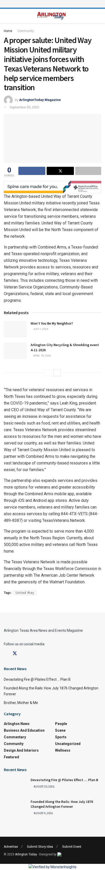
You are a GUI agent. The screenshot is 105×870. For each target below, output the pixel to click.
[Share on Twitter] (60, 171)
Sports (61, 737)
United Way (25, 593)
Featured (11, 757)
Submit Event (71, 846)
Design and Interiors (21, 750)
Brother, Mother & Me (21, 703)
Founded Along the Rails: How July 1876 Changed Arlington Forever (62, 804)
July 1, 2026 (40, 329)
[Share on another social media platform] (88, 171)
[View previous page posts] (48, 372)
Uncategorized (68, 744)
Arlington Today (26, 854)
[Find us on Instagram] (24, 654)
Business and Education (24, 730)
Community (26, 31)
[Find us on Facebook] (5, 654)
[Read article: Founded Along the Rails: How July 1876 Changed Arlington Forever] (15, 807)
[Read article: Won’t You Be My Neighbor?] (15, 329)
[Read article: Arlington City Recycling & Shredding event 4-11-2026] (15, 351)
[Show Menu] (52, 4)
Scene (60, 730)
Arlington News (17, 724)
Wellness (62, 750)
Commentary (15, 737)
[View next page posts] (57, 372)
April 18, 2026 (42, 355)
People (61, 724)
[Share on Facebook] (31, 171)
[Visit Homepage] (51, 16)
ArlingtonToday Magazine (40, 100)
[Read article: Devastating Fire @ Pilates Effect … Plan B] (15, 786)
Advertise (11, 846)
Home (8, 31)
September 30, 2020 (24, 107)
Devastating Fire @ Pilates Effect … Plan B (37, 679)
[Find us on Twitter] (14, 653)
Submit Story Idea (40, 846)
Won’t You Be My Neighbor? (52, 323)
